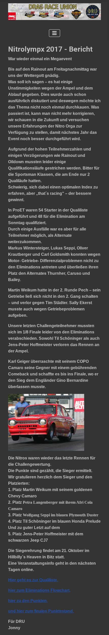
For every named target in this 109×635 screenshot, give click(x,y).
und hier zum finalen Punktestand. (41, 611)
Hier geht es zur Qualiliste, (33, 580)
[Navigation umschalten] (54, 33)
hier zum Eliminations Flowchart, (39, 590)
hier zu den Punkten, (28, 601)
